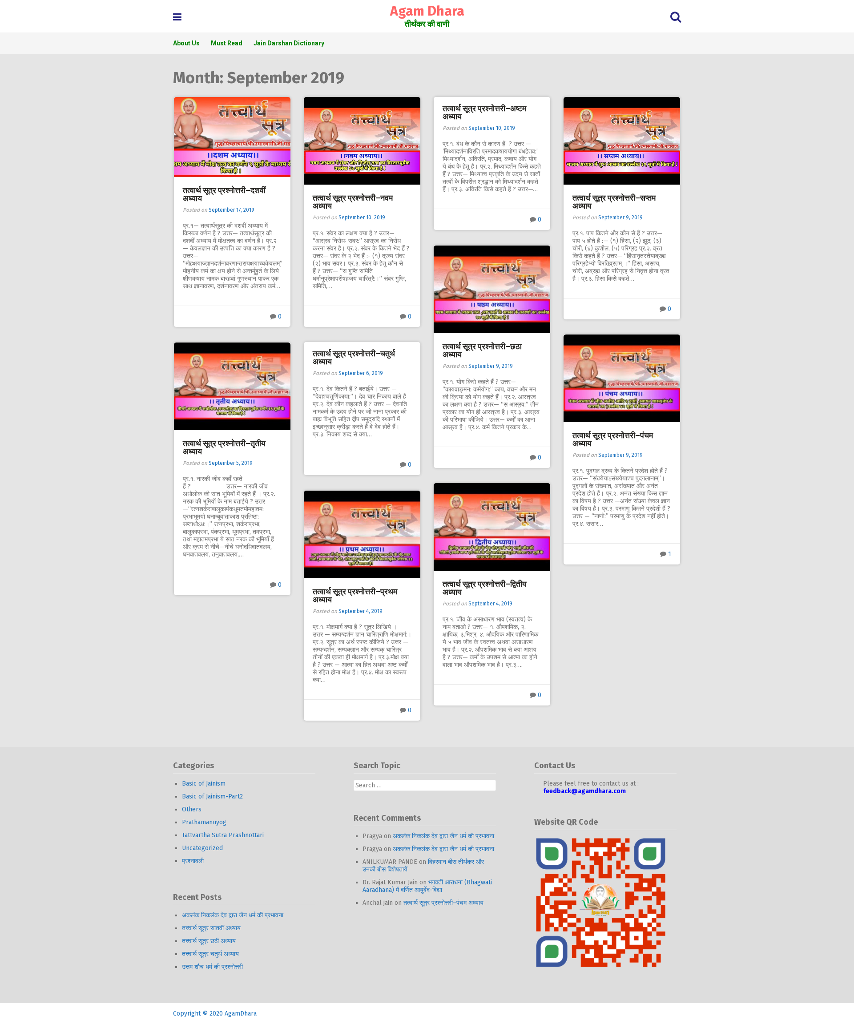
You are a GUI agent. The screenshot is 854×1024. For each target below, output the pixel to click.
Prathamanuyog (204, 822)
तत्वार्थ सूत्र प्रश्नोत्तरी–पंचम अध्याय (612, 439)
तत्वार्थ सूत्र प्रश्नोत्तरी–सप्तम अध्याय (614, 202)
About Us (186, 43)
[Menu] (177, 17)
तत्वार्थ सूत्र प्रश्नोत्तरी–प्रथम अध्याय (355, 596)
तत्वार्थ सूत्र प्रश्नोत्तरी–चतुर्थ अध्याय (354, 358)
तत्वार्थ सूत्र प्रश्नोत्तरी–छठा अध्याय (482, 350)
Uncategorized (202, 848)
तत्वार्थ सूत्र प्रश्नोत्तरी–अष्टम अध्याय (484, 112)
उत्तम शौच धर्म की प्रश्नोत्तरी (212, 967)
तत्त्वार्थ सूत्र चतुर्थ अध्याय (210, 954)
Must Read (226, 43)
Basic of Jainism (204, 783)
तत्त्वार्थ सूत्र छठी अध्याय (209, 941)
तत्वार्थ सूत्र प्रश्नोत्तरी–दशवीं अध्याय (224, 194)
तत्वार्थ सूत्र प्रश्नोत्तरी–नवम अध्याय (353, 202)
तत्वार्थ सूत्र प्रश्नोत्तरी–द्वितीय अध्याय (485, 588)
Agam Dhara (427, 11)
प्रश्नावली (193, 861)
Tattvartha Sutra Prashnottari (223, 835)
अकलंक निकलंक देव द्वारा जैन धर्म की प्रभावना (232, 915)
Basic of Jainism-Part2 (212, 796)
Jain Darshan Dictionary (289, 43)
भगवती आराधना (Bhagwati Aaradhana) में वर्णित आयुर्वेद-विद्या (427, 886)
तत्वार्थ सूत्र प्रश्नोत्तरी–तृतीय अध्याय (224, 447)
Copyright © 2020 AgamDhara (215, 1013)
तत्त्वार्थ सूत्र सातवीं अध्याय (211, 928)
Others (191, 809)
